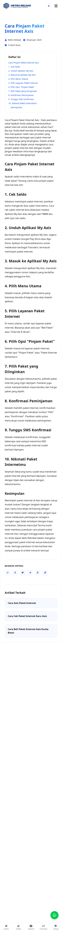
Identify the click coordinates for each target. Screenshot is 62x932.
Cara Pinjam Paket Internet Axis (23, 62)
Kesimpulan (16, 107)
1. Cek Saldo (14, 66)
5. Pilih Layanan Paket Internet (23, 83)
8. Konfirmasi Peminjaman (21, 95)
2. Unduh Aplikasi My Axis (20, 70)
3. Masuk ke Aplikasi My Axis (22, 74)
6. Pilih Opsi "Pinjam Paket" (21, 87)
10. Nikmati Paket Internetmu (22, 103)
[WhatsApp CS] (54, 915)
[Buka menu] (56, 5)
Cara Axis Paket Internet (22, 603)
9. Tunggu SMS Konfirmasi (21, 99)
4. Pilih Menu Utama (18, 79)
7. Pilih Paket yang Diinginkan (22, 91)
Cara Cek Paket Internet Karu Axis (27, 616)
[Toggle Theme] (49, 5)
